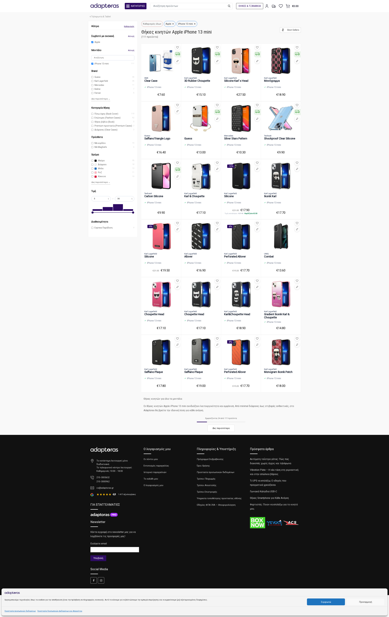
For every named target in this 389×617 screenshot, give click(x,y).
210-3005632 (103, 477)
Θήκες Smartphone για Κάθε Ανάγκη (269, 498)
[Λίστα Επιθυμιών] (280, 6)
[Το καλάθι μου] (287, 6)
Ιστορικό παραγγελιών (155, 472)
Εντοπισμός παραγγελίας (156, 465)
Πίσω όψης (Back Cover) (106, 114)
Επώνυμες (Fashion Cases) (107, 118)
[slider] (92, 212)
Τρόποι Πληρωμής (206, 478)
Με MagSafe (101, 147)
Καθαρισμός (129, 26)
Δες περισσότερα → (100, 99)
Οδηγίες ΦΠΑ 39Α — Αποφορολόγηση (216, 505)
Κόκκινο (102, 176)
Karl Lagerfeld (101, 81)
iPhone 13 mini (102, 63)
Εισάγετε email (98, 543)
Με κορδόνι (100, 143)
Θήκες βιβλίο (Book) (104, 122)
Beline (97, 89)
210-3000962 (103, 481)
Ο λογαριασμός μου (153, 485)
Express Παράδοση (104, 227)
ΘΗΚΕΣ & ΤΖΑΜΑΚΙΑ (250, 6)
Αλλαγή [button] (131, 36)
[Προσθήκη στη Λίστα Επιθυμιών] (177, 47)
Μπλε (100, 168)
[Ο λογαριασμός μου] (266, 6)
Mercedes (99, 85)
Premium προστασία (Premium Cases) (113, 126)
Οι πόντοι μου (151, 459)
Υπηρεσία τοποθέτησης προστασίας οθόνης (219, 498)
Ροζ (100, 172)
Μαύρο (101, 160)
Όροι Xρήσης (203, 465)
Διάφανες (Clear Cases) (106, 130)
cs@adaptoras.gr (105, 488)
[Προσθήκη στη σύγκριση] (177, 61)
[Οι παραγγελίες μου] (273, 6)
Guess (97, 77)
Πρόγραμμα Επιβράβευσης (210, 459)
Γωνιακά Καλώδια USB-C (263, 491)
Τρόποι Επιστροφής (207, 491)
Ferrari (98, 93)
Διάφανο (102, 164)
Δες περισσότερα (221, 428)
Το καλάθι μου (151, 478)
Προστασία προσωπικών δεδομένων (20, 611)
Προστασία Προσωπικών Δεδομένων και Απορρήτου (59, 611)
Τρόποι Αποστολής (206, 485)
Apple (97, 42)
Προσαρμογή (365, 602)
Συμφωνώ (326, 602)
